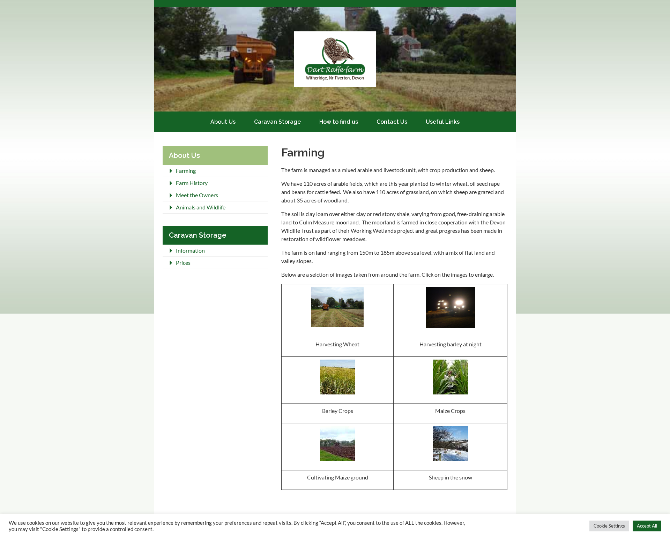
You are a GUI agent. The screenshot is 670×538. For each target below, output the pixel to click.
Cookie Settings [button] (609, 526)
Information (190, 250)
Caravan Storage (277, 121)
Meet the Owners (197, 195)
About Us (223, 121)
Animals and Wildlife (200, 207)
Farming (186, 170)
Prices (183, 262)
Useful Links (443, 121)
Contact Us (392, 121)
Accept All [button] (647, 526)
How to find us (338, 121)
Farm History (192, 182)
